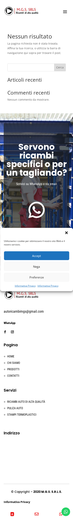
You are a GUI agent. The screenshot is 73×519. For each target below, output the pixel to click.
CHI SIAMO (13, 363)
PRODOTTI (13, 369)
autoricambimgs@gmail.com (24, 311)
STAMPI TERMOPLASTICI (21, 414)
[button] (66, 233)
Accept (36, 256)
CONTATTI (13, 376)
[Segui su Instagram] (12, 332)
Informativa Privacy (25, 285)
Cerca (60, 67)
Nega (36, 266)
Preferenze (36, 277)
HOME (10, 356)
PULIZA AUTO (15, 408)
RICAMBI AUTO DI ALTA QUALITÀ (26, 402)
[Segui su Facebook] (5, 332)
